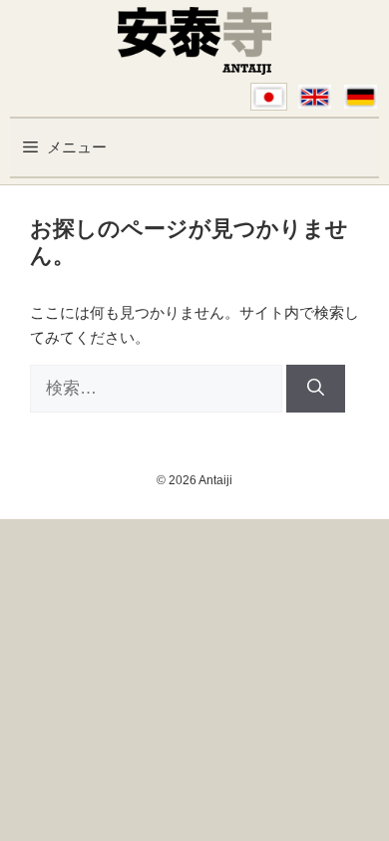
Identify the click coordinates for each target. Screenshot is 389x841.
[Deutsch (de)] (360, 97)
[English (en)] (314, 97)
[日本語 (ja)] (268, 97)
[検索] (315, 389)
